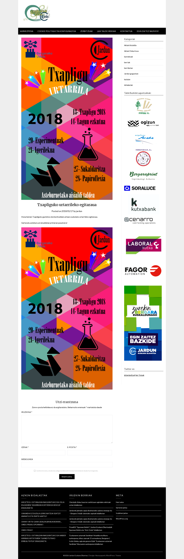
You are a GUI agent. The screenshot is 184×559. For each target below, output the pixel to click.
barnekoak (128, 57)
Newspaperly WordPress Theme (108, 555)
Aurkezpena (26, 31)
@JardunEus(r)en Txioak (134, 375)
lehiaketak (128, 85)
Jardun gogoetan (131, 74)
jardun (79, 211)
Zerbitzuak (86, 31)
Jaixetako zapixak (89, 513)
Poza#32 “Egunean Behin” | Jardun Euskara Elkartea (89, 527)
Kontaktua (126, 31)
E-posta (72, 447)
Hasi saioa (120, 502)
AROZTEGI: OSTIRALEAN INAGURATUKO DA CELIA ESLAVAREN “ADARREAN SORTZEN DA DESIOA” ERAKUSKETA (42, 505)
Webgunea (27, 459)
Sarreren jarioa (121, 508)
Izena (25, 447)
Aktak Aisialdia (130, 45)
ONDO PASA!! (27, 530)
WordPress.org (122, 519)
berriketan (128, 68)
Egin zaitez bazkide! (148, 31)
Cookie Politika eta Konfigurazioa (57, 31)
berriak (127, 62)
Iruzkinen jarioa (122, 513)
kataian (127, 79)
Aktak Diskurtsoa (131, 51)
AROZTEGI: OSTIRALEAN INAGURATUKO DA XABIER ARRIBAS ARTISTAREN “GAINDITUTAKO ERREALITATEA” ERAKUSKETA (43, 538)
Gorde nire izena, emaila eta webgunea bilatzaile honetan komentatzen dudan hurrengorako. (67, 471)
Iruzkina (26, 412)
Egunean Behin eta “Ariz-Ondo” (81, 530)
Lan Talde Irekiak (106, 31)
